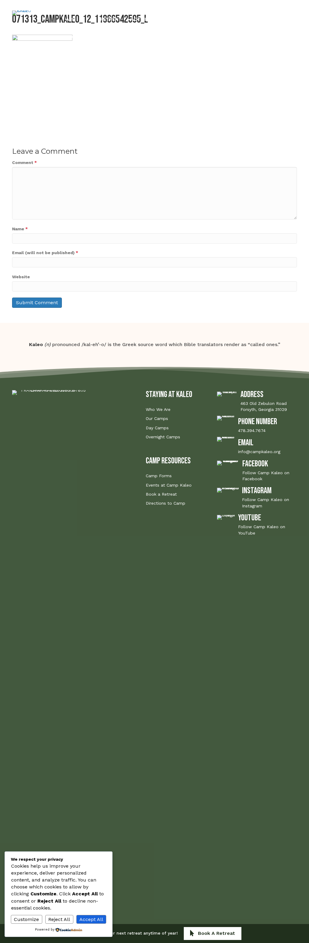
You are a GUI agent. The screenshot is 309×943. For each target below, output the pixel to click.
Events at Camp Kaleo (169, 485)
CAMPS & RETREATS (111, 19)
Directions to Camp (165, 503)
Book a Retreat (161, 494)
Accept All (91, 919)
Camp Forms (159, 475)
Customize (26, 919)
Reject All (59, 919)
